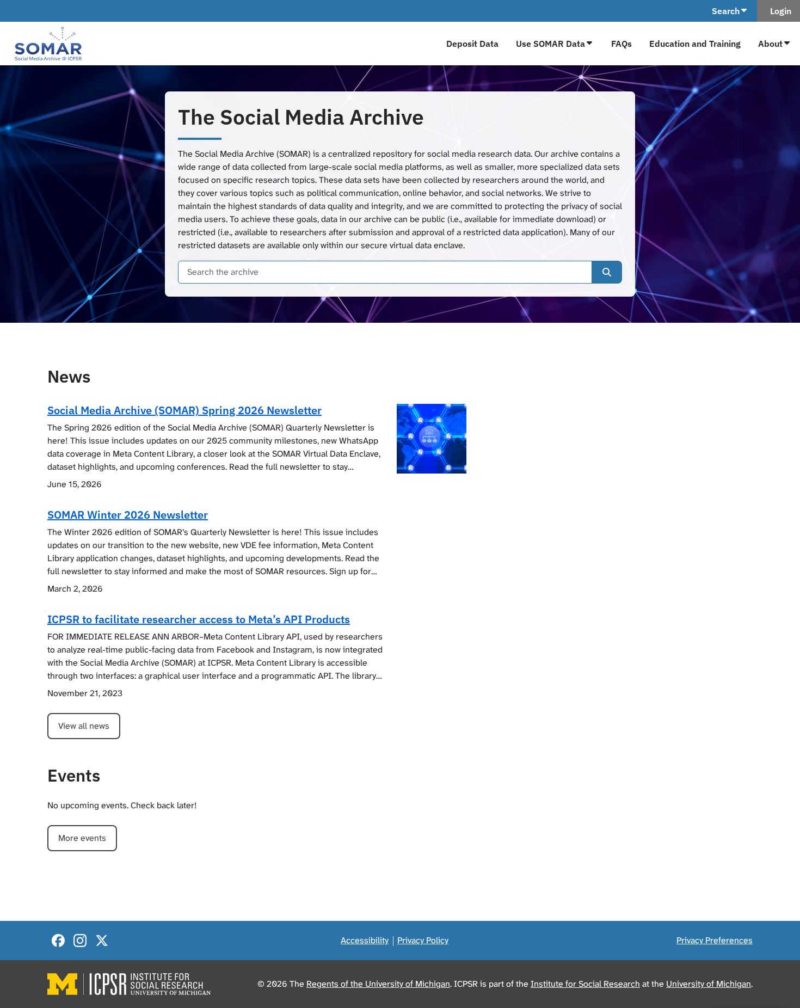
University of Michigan (708, 983)
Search (726, 10)
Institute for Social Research (585, 983)
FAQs (621, 43)
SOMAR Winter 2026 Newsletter (127, 514)
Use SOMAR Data (550, 43)
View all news (83, 726)
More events (82, 838)
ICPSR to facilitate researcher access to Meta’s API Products (198, 619)
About (770, 43)
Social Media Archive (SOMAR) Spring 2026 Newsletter (184, 410)
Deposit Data (472, 43)
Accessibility (365, 940)
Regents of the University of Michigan (378, 983)
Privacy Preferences (714, 940)
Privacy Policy (422, 940)
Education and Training (695, 43)
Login (778, 10)
